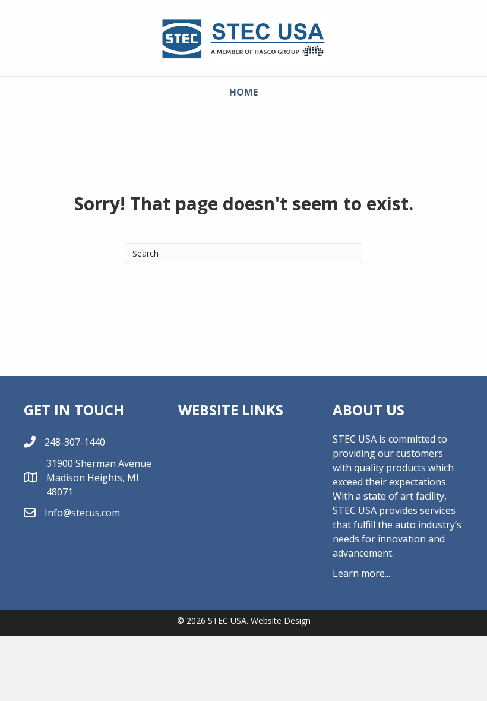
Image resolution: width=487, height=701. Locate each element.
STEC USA (227, 620)
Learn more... (361, 573)
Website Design (281, 620)
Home (243, 92)
